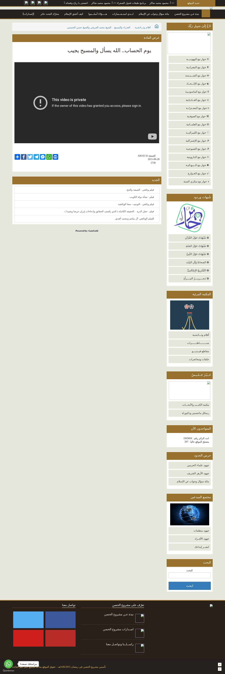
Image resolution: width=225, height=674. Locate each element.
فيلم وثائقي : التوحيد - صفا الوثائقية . (136, 204)
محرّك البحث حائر (50, 14)
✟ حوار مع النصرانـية (197, 67)
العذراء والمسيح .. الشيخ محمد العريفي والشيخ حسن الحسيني (98, 27)
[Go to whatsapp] (8, 664)
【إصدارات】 (28, 14)
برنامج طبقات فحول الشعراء (142, 3)
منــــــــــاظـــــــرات (198, 343)
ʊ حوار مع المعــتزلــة (197, 108)
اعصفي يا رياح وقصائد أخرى (84, 3)
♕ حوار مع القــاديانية (197, 100)
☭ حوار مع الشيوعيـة (197, 148)
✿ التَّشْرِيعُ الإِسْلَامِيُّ (198, 270)
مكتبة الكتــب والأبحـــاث (195, 404)
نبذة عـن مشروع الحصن (186, 14)
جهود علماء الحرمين (198, 465)
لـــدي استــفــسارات (122, 14)
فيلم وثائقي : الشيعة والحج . (140, 190)
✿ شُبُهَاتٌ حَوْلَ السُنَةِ (197, 246)
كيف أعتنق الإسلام (73, 14)
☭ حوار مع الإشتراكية (197, 140)
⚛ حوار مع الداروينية (198, 157)
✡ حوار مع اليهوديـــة (197, 59)
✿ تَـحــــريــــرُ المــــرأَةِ (196, 278)
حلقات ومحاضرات (199, 359)
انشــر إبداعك (201, 547)
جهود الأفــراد (202, 538)
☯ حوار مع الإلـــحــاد (197, 83)
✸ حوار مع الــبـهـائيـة (197, 165)
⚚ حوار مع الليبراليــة (197, 132)
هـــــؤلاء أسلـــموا (97, 14)
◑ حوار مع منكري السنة (196, 181)
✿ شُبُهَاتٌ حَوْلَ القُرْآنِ (197, 237)
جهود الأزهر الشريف (198, 473)
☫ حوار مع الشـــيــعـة (197, 75)
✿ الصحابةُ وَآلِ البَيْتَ (197, 262)
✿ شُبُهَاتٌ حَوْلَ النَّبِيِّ (197, 254)
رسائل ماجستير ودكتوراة (195, 413)
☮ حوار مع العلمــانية (197, 124)
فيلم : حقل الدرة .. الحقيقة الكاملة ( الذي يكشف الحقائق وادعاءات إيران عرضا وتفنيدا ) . (109, 211)
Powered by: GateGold (87, 230)
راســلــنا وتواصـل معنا (120, 644)
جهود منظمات (201, 530)
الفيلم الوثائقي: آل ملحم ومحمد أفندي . (134, 218)
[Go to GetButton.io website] (8, 671)
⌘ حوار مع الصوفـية (198, 116)
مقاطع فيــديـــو (200, 351)
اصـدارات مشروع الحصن (118, 629)
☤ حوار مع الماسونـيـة (197, 91)
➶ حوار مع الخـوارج (198, 173)
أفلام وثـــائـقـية (200, 334)
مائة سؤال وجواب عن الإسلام (154, 14)
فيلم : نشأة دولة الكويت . (141, 197)
